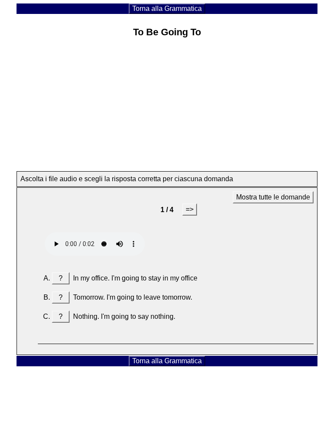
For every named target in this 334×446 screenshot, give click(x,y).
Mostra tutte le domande (273, 197)
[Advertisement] (167, 107)
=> (190, 209)
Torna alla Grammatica (167, 8)
